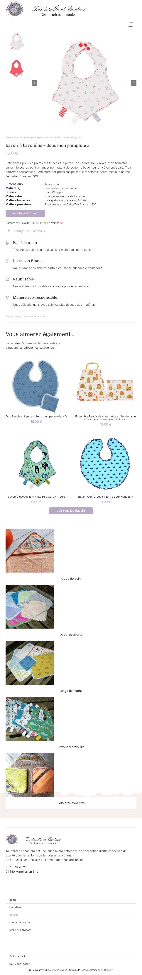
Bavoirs (25, 222)
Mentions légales (58, 970)
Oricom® (108, 970)
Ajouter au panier (25, 213)
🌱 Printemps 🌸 (53, 222)
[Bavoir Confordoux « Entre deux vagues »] (105, 436)
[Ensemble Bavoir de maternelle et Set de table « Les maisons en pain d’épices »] (105, 356)
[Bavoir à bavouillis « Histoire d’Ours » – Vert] (36, 436)
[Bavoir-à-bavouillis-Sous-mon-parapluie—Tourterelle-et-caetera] (84, 83)
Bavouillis (36, 222)
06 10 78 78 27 (16, 867)
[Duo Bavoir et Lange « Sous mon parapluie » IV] (36, 356)
